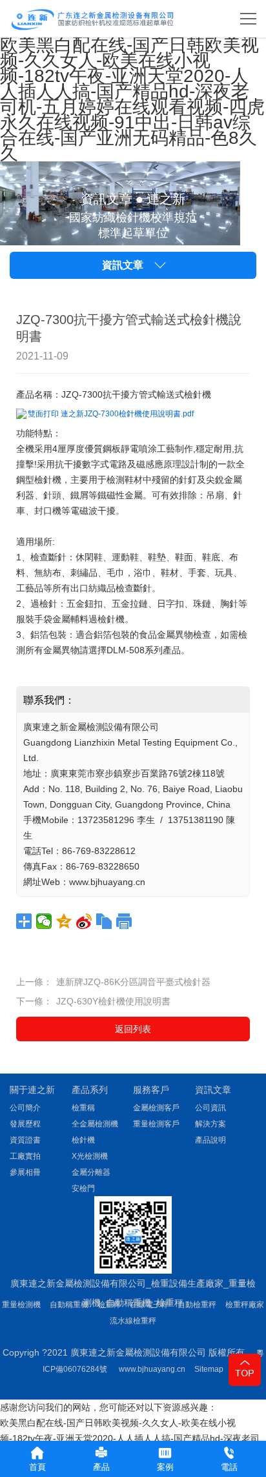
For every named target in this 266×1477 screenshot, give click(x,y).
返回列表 (133, 1029)
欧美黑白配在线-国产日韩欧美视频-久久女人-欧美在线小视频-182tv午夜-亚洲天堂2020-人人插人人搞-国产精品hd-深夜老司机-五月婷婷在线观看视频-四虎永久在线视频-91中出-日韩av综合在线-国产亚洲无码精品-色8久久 (132, 99)
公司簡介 (25, 1107)
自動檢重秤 (197, 1304)
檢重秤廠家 (244, 1304)
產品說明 (210, 1140)
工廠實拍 (25, 1156)
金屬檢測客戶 (156, 1107)
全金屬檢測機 (95, 1123)
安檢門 (83, 1188)
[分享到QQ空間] (64, 921)
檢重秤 (109, 1304)
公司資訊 (210, 1107)
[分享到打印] (124, 921)
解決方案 (210, 1123)
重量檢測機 (21, 1304)
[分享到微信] (44, 921)
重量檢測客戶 (156, 1123)
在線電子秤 (149, 1304)
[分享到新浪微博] (84, 921)
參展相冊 (25, 1172)
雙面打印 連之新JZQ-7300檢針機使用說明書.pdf (111, 413)
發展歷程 (25, 1123)
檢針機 (83, 1140)
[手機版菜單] (248, 18)
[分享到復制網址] (104, 921)
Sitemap (208, 1369)
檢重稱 (83, 1107)
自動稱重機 (69, 1304)
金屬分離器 (91, 1172)
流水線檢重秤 (133, 1320)
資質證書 (25, 1140)
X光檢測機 (90, 1156)
